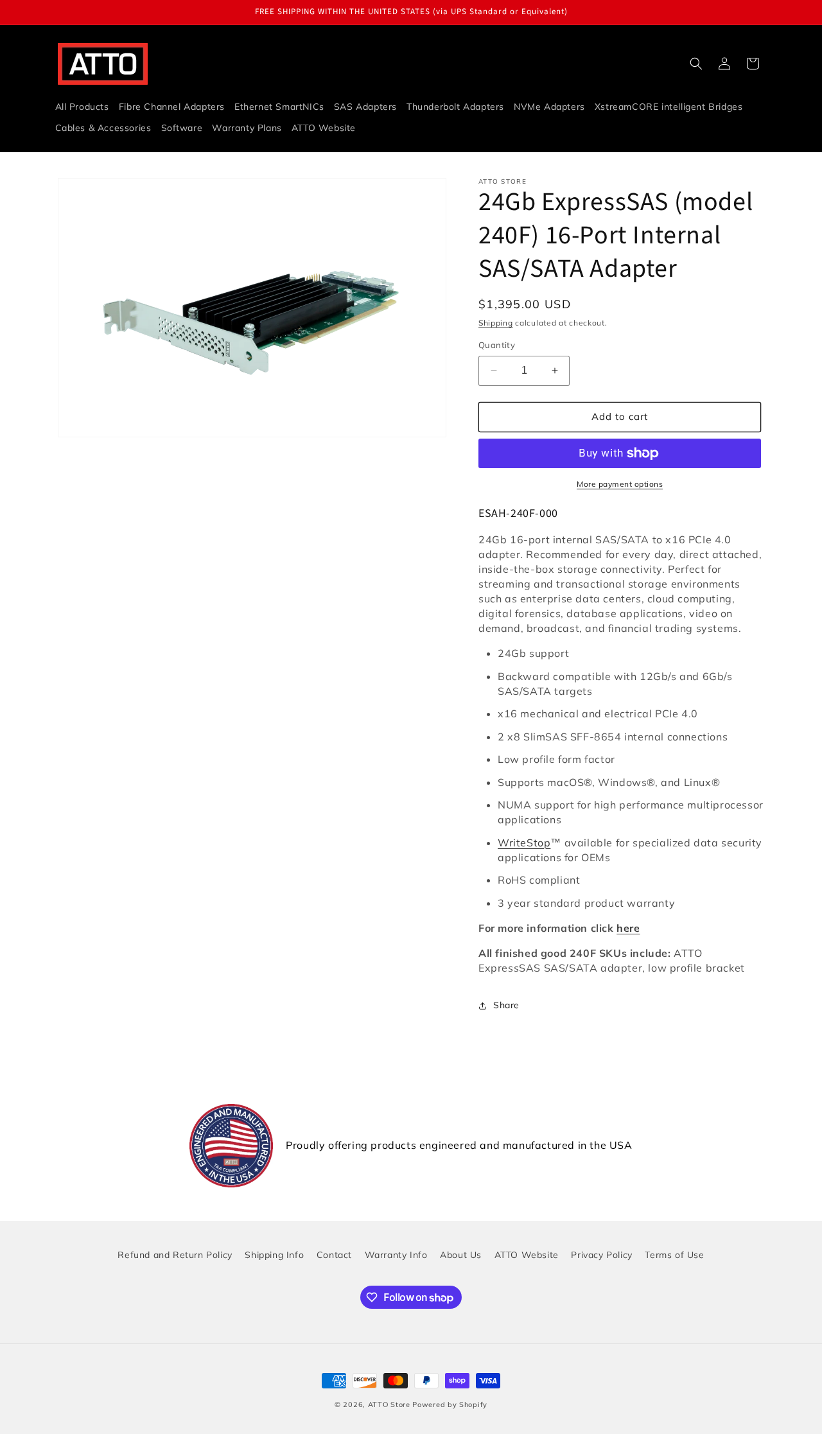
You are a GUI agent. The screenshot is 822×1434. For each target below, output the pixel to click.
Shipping (495, 323)
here (628, 928)
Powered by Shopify (449, 1404)
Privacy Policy (601, 1255)
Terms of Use (674, 1255)
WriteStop (524, 842)
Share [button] (506, 1005)
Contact (334, 1255)
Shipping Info (274, 1255)
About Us (461, 1255)
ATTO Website (526, 1255)
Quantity (496, 345)
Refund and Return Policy (175, 1255)
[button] (696, 63)
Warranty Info (396, 1255)
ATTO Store (389, 1404)
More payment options (620, 484)
